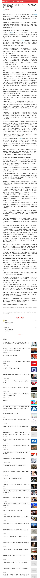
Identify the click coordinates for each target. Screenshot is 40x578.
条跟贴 (20, 334)
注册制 (35, 14)
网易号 (7, 1)
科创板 (22, 40)
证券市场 (19, 138)
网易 (4, 1)
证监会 (11, 33)
